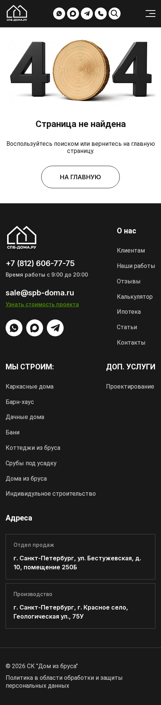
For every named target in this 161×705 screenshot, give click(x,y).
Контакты (131, 342)
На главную (80, 177)
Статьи (127, 327)
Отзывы (129, 281)
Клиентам (131, 250)
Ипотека (129, 311)
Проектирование (130, 386)
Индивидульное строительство (51, 493)
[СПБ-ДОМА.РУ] (17, 14)
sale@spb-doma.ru (40, 293)
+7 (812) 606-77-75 (101, 14)
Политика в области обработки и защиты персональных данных (64, 681)
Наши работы (136, 265)
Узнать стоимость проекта (42, 304)
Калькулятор (135, 296)
